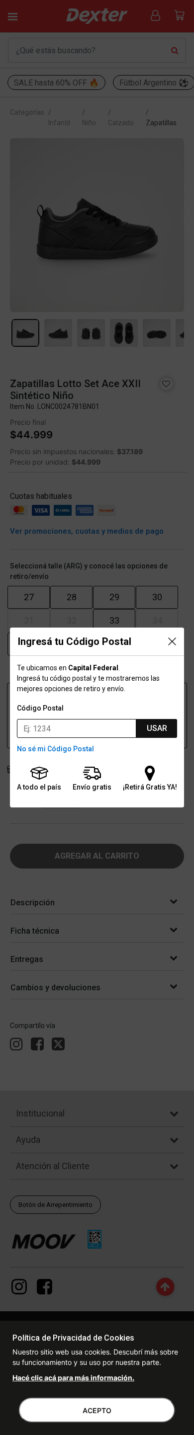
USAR (157, 728)
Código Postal (40, 708)
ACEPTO (97, 1410)
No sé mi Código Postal (55, 749)
